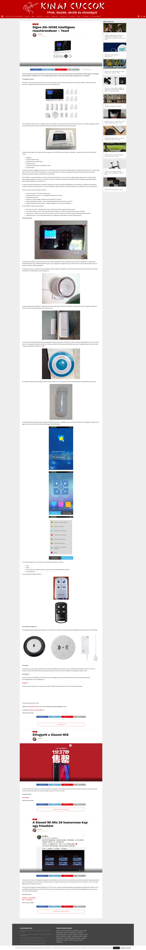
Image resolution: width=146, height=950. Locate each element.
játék (80, 940)
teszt (58, 930)
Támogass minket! (96, 16)
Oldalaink (85, 16)
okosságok (39, 16)
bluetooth (63, 936)
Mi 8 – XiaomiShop (27, 899)
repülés (65, 940)
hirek (85, 930)
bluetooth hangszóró (70, 938)
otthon (70, 934)
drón (58, 936)
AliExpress (72, 16)
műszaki (63, 930)
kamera (81, 934)
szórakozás (73, 932)
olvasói (76, 940)
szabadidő (75, 930)
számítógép (80, 932)
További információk (125, 947)
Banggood (63, 16)
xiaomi (80, 930)
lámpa (85, 934)
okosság (66, 932)
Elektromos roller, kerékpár (14, 16)
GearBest (75, 934)
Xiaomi (47, 16)
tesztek (27, 16)
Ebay (78, 16)
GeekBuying (54, 16)
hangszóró (59, 940)
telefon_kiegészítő (77, 936)
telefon (71, 940)
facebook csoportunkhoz (36, 710)
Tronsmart (59, 942)
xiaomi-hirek (60, 932)
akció (78, 938)
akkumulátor (60, 938)
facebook (33, 706)
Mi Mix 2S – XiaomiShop (29, 897)
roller (69, 936)
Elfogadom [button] (116, 947)
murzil (40, 34)
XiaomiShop (25, 797)
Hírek (32, 16)
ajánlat (83, 938)
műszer (85, 936)
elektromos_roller (61, 934)
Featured (68, 930)
